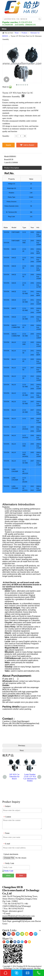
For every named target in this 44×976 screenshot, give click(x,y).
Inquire (8, 145)
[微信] (22, 934)
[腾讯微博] (35, 934)
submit (8, 875)
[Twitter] (4, 934)
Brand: (6, 159)
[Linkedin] (18, 934)
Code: (6, 163)
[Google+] (13, 934)
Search (40, 19)
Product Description (11, 168)
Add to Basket (28, 145)
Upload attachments (11, 854)
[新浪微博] (31, 934)
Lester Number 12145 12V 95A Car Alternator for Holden (29, 777)
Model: (6, 156)
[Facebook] (9, 934)
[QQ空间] (27, 934)
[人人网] (18, 941)
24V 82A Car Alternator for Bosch (14, 776)
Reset (21, 875)
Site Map (37, 968)
